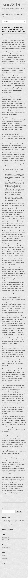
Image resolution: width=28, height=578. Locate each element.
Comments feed (5, 561)
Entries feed (4, 558)
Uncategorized (10, 34)
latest (17, 40)
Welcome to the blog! (8, 524)
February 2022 (7, 537)
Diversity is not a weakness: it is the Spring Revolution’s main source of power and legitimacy (14, 29)
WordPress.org (5, 563)
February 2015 (7, 539)
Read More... (6, 500)
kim (23, 34)
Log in (3, 555)
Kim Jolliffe (11, 4)
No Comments (17, 34)
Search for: (4, 509)
